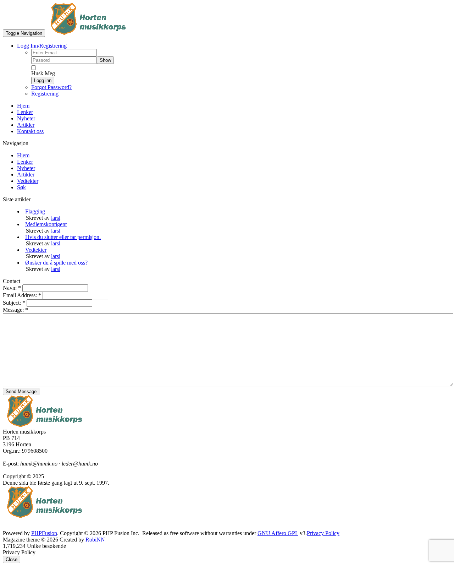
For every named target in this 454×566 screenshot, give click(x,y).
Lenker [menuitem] (25, 112)
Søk (21, 187)
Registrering (45, 94)
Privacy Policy (323, 533)
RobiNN (95, 540)
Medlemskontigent (46, 224)
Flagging (35, 211)
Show (105, 60)
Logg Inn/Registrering (42, 46)
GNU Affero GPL (278, 533)
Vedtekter (27, 181)
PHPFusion (44, 533)
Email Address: (22, 295)
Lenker (25, 162)
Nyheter (26, 168)
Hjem (23, 155)
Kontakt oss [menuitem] (30, 131)
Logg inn (42, 80)
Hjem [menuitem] (23, 106)
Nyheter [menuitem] (26, 118)
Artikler (25, 175)
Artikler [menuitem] (25, 125)
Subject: (14, 303)
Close (11, 559)
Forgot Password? (51, 87)
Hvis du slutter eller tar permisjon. (63, 237)
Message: (15, 310)
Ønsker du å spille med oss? (56, 263)
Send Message (21, 391)
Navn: (12, 288)
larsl (55, 218)
